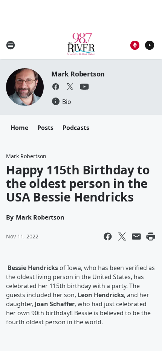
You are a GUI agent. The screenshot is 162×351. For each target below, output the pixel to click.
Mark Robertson (78, 73)
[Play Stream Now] (149, 45)
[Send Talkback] (134, 45)
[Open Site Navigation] (10, 45)
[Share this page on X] (122, 236)
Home (19, 128)
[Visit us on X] (70, 86)
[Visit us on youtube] (84, 86)
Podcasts (76, 128)
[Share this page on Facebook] (107, 236)
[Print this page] (150, 236)
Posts (45, 128)
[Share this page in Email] (136, 236)
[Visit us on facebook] (55, 86)
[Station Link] (81, 45)
